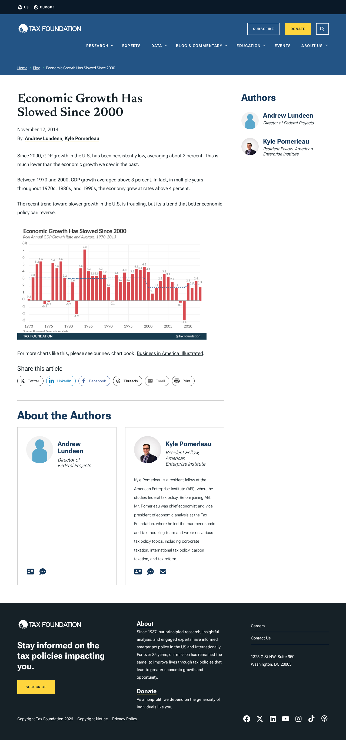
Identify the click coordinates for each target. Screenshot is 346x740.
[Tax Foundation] (49, 29)
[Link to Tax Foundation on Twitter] (259, 719)
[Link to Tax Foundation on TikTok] (311, 719)
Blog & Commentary (199, 46)
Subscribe (263, 29)
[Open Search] (322, 29)
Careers (258, 625)
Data (156, 46)
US (26, 7)
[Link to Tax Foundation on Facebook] (246, 719)
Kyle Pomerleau (82, 138)
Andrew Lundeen (43, 138)
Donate (298, 29)
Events (284, 46)
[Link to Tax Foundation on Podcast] (324, 719)
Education (249, 46)
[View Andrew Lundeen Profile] (30, 572)
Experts (132, 46)
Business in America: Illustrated (170, 353)
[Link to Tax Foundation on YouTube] (285, 719)
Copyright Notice (92, 718)
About (145, 623)
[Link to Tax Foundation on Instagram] (298, 719)
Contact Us (261, 638)
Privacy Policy (124, 718)
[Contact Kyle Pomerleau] (163, 572)
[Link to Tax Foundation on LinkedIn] (272, 719)
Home (22, 68)
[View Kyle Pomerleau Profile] (138, 572)
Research (97, 46)
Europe (47, 7)
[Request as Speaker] (43, 572)
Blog (36, 68)
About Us (312, 46)
